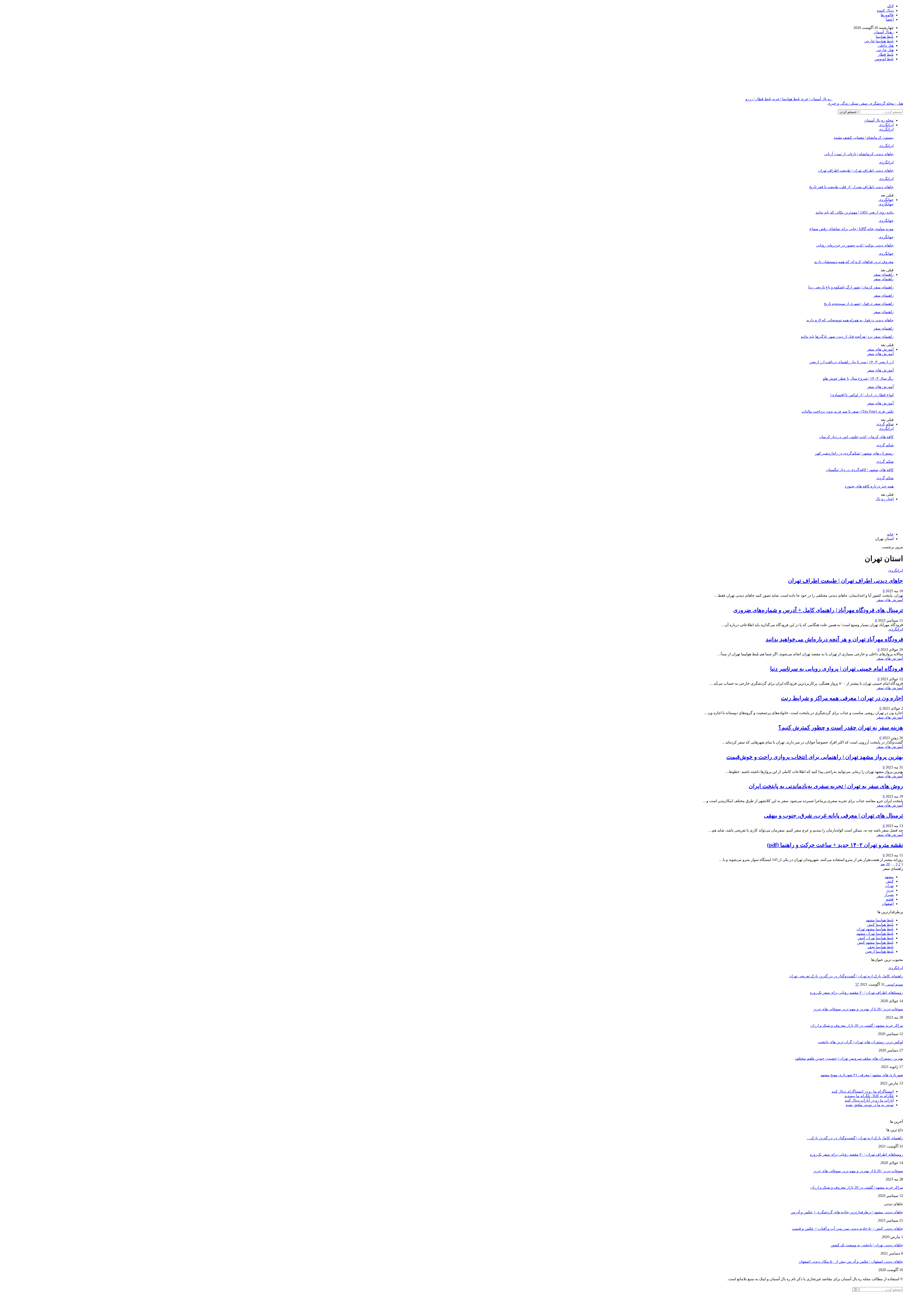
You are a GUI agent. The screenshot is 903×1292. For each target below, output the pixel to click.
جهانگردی (886, 200)
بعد (882, 864)
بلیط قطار (886, 54)
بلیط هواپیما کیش (880, 925)
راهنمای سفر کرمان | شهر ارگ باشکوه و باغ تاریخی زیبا (851, 287)
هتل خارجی (885, 50)
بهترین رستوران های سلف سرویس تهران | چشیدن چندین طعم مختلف (849, 1058)
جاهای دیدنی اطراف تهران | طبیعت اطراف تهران (856, 170)
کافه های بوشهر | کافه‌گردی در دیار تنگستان (860, 470)
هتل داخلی (886, 46)
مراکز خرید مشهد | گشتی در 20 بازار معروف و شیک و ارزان (856, 1026)
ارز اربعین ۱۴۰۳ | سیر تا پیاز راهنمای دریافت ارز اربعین (851, 362)
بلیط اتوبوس (884, 59)
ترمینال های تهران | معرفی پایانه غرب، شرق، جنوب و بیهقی (833, 815)
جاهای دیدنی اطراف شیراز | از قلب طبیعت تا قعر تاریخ (851, 187)
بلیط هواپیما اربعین (879, 951)
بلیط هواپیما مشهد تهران (875, 929)
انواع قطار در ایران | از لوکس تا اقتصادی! (862, 395)
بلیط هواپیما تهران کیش (876, 938)
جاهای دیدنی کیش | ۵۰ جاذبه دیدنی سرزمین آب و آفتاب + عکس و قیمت (847, 1229)
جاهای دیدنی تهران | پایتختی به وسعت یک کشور (867, 1245)
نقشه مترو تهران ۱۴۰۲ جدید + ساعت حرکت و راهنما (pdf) (835, 845)
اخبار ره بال (884, 499)
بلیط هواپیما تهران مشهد (875, 934)
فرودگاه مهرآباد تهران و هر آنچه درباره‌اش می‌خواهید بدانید (834, 639)
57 (857, 984)
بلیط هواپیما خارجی (879, 41)
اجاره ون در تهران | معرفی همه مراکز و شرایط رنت (842, 698)
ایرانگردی (886, 125)
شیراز (889, 895)
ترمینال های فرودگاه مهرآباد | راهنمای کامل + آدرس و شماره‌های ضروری (818, 610)
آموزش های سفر (880, 349)
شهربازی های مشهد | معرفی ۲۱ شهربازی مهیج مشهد (861, 1075)
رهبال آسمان (884, 32)
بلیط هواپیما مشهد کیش (875, 942)
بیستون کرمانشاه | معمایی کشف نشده (864, 138)
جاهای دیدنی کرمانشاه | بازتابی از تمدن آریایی (859, 154)
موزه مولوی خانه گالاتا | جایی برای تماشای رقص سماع (851, 229)
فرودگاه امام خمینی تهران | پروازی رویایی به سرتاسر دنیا (836, 669)
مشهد (889, 877)
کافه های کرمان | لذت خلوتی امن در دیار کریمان (856, 437)
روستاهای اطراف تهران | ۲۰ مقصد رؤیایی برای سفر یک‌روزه (856, 993)
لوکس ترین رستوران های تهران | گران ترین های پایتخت (860, 1042)
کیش (890, 881)
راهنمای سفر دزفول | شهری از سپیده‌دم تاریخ (859, 304)
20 (888, 864)
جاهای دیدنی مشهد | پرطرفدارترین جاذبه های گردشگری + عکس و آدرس (847, 1212)
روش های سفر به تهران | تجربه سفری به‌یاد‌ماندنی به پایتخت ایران (826, 786)
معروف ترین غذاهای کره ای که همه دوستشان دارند (854, 262)
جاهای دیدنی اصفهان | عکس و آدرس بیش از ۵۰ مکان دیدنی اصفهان (851, 1262)
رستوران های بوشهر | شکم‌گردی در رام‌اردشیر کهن (854, 453)
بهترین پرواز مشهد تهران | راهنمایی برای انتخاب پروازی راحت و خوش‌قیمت (814, 757)
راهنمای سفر (883, 274)
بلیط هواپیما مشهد (880, 920)
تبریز (890, 890)
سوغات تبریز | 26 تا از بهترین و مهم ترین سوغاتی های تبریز (858, 1009)
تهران (889, 886)
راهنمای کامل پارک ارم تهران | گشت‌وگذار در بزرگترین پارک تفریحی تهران (846, 976)
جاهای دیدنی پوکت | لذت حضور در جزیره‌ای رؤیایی (855, 245)
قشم (890, 899)
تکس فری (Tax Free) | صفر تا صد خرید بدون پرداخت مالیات (848, 411)
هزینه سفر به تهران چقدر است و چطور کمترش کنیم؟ (840, 727)
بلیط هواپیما (885, 37)
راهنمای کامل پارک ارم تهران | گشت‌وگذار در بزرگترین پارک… (855, 1138)
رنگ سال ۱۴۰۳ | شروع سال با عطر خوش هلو (858, 378)
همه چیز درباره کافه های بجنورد (869, 486)
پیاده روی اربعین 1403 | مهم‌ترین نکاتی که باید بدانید (855, 212)
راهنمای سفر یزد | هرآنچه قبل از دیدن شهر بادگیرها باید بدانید (847, 337)
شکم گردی (885, 424)
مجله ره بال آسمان (879, 120)
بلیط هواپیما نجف (880, 947)
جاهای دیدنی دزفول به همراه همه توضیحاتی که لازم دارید (850, 320)
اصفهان (888, 904)
